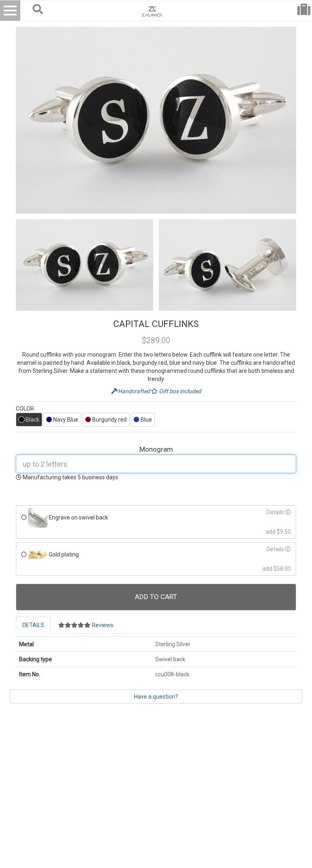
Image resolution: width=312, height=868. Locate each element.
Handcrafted (134, 391)
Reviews (102, 625)
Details (275, 512)
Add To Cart (156, 597)
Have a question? (156, 696)
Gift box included (179, 391)
